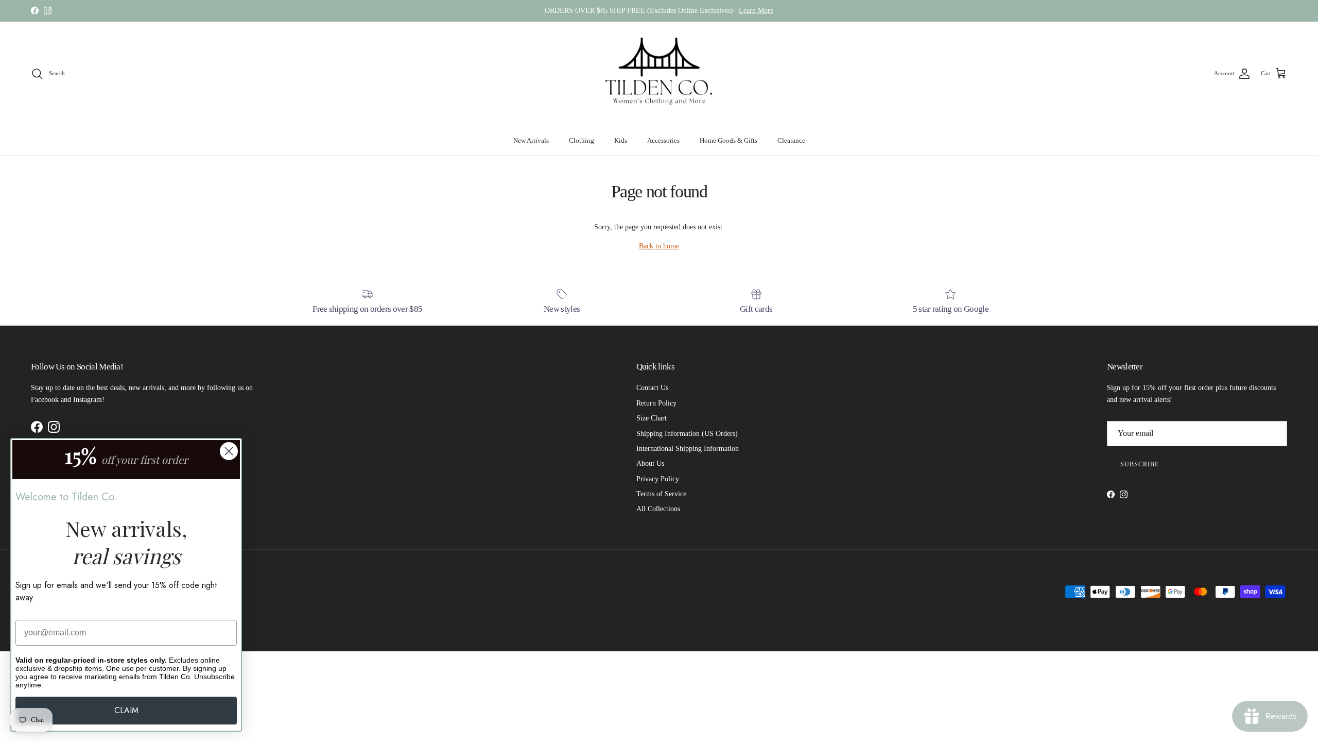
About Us (650, 463)
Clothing (581, 140)
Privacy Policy (657, 479)
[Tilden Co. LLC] (659, 74)
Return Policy (656, 403)
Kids (620, 140)
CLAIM (126, 710)
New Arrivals (531, 140)
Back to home (659, 246)
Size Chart (651, 418)
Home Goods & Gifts (728, 140)
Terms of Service (661, 494)
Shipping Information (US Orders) (687, 433)
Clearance (791, 140)
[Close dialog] (229, 451)
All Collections (658, 509)
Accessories (663, 140)
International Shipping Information (687, 448)
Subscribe (1139, 464)
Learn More (756, 10)
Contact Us (652, 388)
